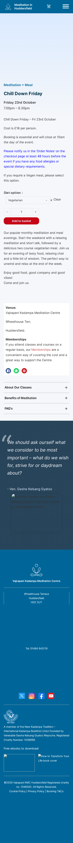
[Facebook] (8, 370)
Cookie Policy (17, 791)
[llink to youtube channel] (51, 696)
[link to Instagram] (32, 696)
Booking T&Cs (55, 791)
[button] (36, 387)
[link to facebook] (41, 696)
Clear (57, 199)
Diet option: (12, 192)
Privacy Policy (35, 791)
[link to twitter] (22, 696)
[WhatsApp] (16, 370)
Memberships (41, 349)
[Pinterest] (24, 370)
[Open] (66, 7)
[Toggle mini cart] (49, 6)
